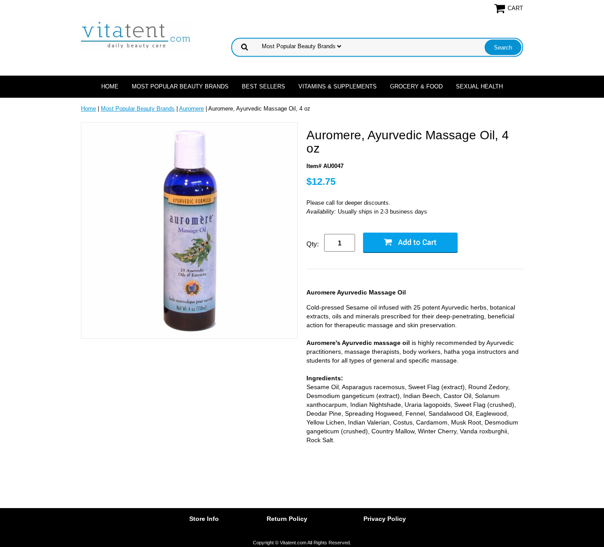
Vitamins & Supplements (337, 86)
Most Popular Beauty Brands (180, 86)
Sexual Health (479, 86)
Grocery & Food (416, 86)
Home (110, 86)
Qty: (312, 244)
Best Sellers (263, 86)
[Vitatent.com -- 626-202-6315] (136, 34)
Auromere (191, 108)
